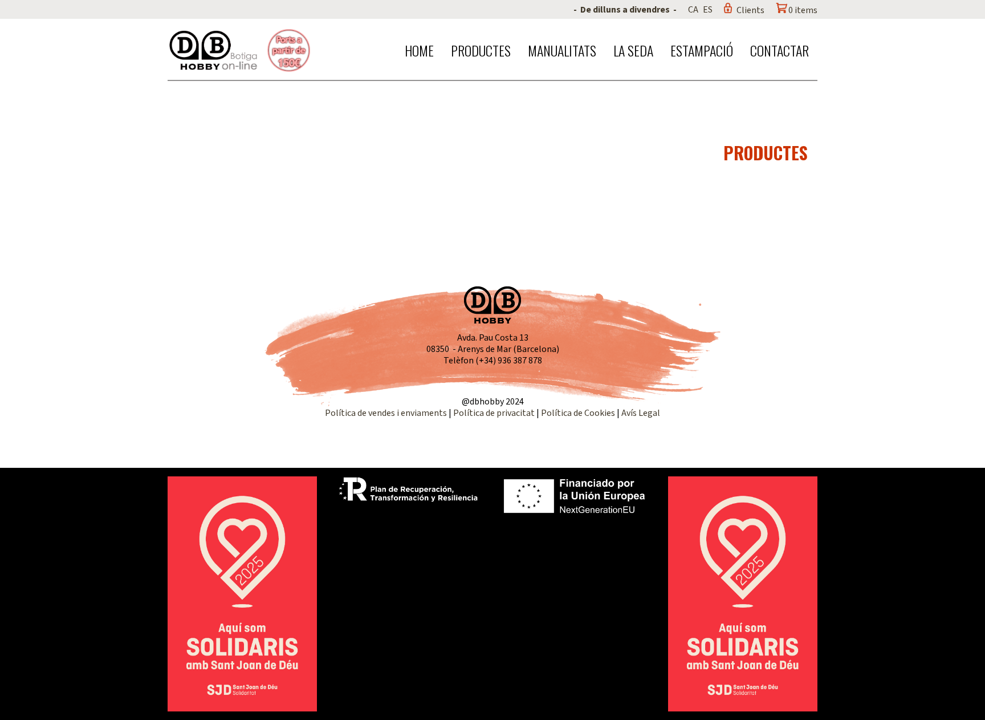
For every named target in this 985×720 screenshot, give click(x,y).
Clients (750, 10)
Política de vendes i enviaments (386, 413)
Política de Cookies (578, 413)
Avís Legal (640, 413)
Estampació (701, 50)
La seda (633, 50)
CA (693, 9)
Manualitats (562, 50)
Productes (481, 50)
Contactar (779, 50)
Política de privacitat (494, 413)
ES (708, 9)
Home (419, 50)
